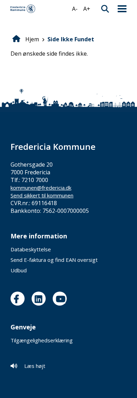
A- (75, 9)
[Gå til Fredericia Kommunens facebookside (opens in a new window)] (19, 299)
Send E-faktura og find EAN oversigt (54, 259)
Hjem (32, 39)
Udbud (19, 270)
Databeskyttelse (31, 249)
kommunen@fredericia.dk (41, 187)
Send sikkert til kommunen (42, 195)
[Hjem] (23, 9)
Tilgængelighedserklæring (42, 340)
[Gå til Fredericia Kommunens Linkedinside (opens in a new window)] (40, 299)
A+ (86, 9)
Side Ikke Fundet (70, 39)
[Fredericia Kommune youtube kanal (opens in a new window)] (61, 299)
